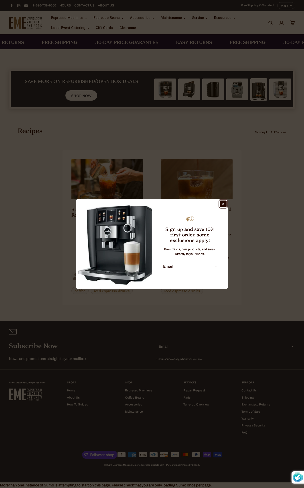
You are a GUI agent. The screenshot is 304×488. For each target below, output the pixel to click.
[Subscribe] (216, 266)
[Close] (223, 204)
